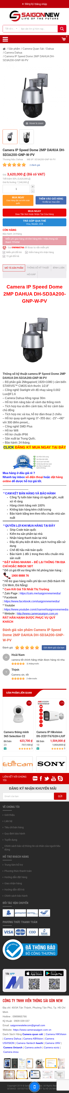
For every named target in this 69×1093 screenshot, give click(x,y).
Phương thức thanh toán (18, 871)
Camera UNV (52, 1043)
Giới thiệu (9, 815)
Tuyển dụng (10, 839)
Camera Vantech (25, 1043)
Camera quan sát (32, 1034)
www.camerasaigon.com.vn (36, 1029)
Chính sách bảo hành (16, 895)
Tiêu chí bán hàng (14, 827)
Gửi (60, 796)
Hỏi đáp (31, 274)
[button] (18, 200)
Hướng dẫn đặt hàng (15, 877)
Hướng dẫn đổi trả (14, 889)
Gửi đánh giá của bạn (54, 647)
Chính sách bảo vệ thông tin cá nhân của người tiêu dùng (32, 848)
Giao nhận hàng (13, 883)
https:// (17, 1029)
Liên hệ (8, 821)
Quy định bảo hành (14, 833)
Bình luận (58, 267)
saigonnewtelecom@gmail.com (27, 1025)
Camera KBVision (33, 1038)
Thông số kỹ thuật (38, 267)
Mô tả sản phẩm (14, 268)
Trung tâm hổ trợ (13, 864)
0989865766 (18, 247)
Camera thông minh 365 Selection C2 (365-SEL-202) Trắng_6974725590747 (18, 734)
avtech (38, 1047)
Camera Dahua (12, 1038)
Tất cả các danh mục (12, 28)
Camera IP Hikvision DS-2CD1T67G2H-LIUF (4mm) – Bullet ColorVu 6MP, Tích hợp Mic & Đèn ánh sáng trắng (50, 734)
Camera (29, 1047)
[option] (34, 96)
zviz (57, 1047)
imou (16, 1051)
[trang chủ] (4, 48)
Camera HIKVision (56, 1034)
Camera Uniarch (12, 1047)
